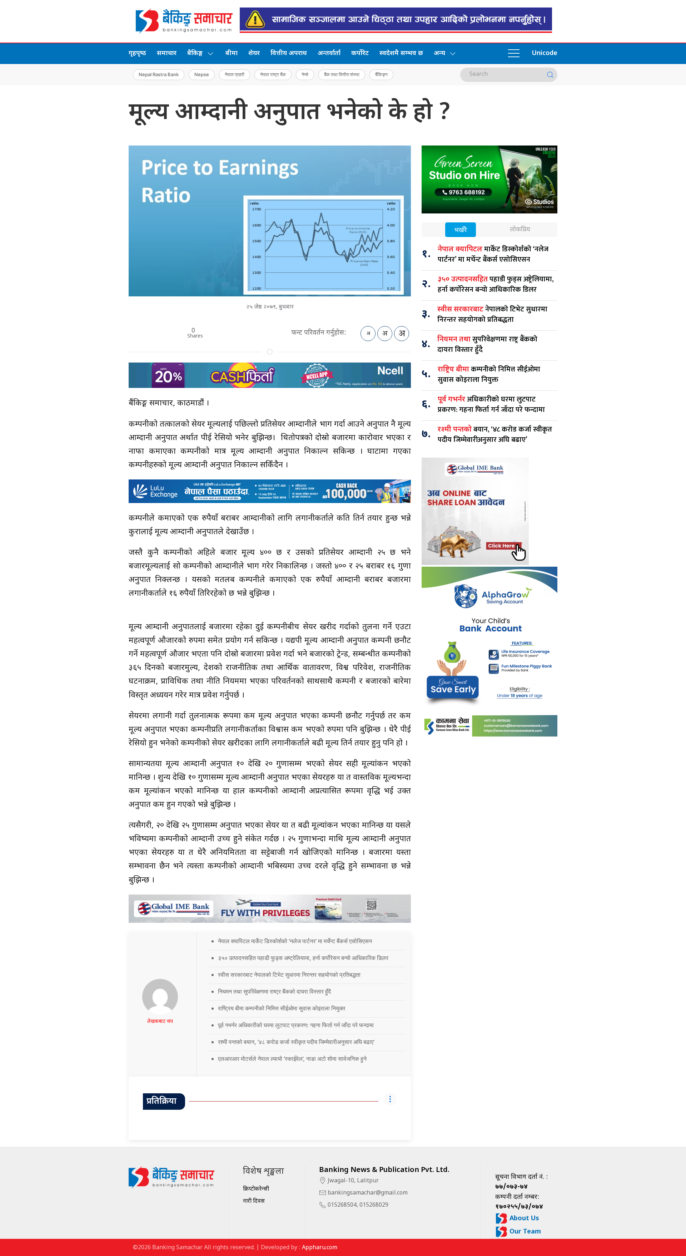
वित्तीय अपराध (288, 53)
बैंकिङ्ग (381, 74)
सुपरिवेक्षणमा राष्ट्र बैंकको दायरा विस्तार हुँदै (487, 344)
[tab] (461, 230)
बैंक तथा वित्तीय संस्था (341, 74)
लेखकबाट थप (160, 1021)
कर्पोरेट (360, 53)
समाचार (167, 53)
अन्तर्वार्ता (329, 53)
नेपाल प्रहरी (234, 74)
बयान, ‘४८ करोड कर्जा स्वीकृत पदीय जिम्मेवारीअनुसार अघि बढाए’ (495, 434)
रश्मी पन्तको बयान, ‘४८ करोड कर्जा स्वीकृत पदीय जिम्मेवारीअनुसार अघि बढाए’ (296, 1041)
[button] (514, 53)
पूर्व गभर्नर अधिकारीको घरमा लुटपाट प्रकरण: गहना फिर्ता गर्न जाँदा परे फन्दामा (296, 1025)
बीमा (231, 53)
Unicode (544, 53)
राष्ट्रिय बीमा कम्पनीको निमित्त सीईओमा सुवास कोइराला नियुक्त (281, 1008)
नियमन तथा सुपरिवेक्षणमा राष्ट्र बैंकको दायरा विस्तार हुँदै (274, 991)
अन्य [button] (439, 53)
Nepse (201, 74)
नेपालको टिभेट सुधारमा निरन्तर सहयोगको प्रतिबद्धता (492, 314)
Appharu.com (319, 1248)
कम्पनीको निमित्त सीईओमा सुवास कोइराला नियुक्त (489, 374)
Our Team (524, 1232)
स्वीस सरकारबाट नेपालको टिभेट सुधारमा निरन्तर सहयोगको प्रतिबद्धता (289, 974)
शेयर (254, 53)
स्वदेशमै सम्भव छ (401, 53)
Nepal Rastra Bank (159, 74)
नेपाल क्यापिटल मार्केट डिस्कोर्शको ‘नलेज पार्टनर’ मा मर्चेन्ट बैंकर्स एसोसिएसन (295, 941)
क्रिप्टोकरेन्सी (256, 1189)
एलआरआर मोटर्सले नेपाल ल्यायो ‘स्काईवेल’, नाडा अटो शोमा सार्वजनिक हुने (292, 1058)
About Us (523, 1219)
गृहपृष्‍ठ (137, 53)
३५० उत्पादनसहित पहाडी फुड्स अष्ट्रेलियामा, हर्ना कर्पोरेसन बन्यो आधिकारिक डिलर (303, 957)
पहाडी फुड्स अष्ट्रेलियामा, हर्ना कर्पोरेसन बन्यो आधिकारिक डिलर (496, 284)
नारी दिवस (254, 1201)
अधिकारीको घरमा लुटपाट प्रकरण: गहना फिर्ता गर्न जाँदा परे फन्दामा (491, 404)
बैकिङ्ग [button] (195, 53)
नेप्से (305, 74)
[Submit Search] (550, 75)
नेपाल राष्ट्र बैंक (273, 74)
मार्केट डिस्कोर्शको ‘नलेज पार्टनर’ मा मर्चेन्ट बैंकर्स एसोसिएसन (493, 254)
